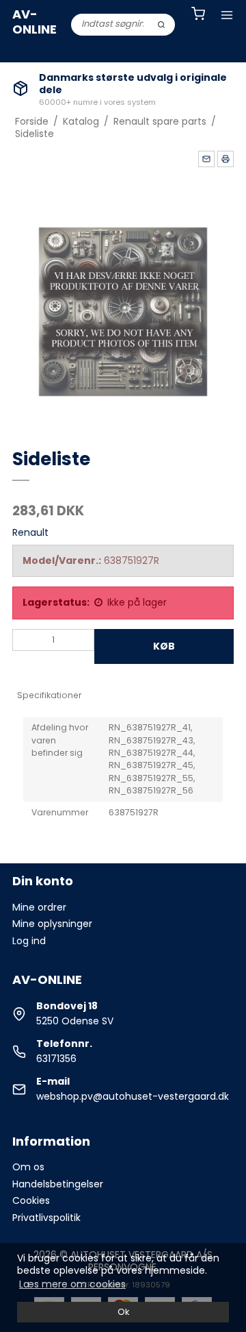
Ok (123, 1312)
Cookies (31, 1200)
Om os (28, 1167)
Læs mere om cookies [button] (72, 1284)
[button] (206, 159)
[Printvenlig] (225, 159)
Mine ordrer (39, 907)
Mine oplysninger (52, 923)
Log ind (29, 941)
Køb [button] (164, 646)
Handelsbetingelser (57, 1184)
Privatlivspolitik (46, 1217)
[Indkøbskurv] (198, 15)
